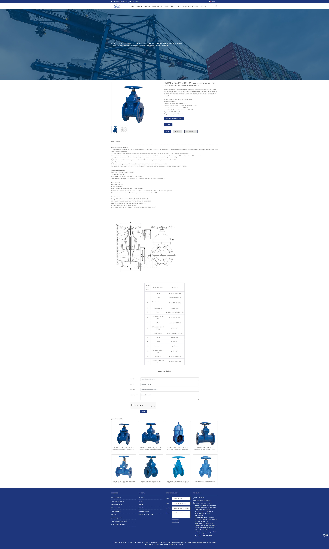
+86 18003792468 (134, 2)
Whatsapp (178, 131)
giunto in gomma (116, 518)
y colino (113, 515)
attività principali (157, 6)
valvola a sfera (115, 508)
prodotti (146, 6)
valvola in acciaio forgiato (119, 521)
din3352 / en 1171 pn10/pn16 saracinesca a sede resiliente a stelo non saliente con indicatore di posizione (123, 482)
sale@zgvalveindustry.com (120, 2)
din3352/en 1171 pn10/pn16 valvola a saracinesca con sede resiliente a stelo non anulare (151, 482)
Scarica (178, 6)
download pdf (190, 131)
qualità (172, 6)
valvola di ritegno (116, 504)
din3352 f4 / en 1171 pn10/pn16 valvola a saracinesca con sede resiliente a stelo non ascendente (123, 449)
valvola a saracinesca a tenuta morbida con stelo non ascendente (162, 44)
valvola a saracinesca (133, 44)
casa (132, 6)
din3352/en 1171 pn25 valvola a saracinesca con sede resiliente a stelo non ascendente (205, 449)
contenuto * (133, 395)
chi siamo (139, 6)
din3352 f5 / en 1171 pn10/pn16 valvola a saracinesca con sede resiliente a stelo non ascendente (151, 449)
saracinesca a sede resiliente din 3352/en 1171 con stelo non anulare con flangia (178, 482)
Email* (168, 503)
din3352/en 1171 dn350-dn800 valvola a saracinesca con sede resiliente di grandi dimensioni (178, 449)
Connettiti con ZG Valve (190, 6)
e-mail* (132, 379)
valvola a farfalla (116, 498)
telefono (132, 389)
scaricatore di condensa (118, 525)
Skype (167, 131)
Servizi (166, 6)
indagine (168, 125)
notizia (202, 6)
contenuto (169, 513)
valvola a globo (115, 511)
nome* (132, 384)
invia (143, 411)
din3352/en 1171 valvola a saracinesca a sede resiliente (205, 482)
